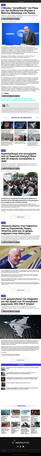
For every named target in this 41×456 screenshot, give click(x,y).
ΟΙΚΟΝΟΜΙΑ (19, 449)
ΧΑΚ (7, 104)
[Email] (15, 19)
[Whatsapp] (10, 19)
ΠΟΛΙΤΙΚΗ (9, 449)
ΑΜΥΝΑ (14, 449)
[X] (4, 19)
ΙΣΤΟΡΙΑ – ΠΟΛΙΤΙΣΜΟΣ (28, 449)
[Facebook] (2, 19)
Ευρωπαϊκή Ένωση (16, 100)
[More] (19, 19)
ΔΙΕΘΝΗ (3, 449)
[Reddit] (6, 19)
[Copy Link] (17, 19)
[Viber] (12, 19)
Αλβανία (17, 98)
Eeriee (28, 454)
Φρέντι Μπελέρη (30, 100)
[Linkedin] (8, 19)
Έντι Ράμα (5, 100)
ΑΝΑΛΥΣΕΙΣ (37, 449)
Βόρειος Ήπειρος (26, 98)
